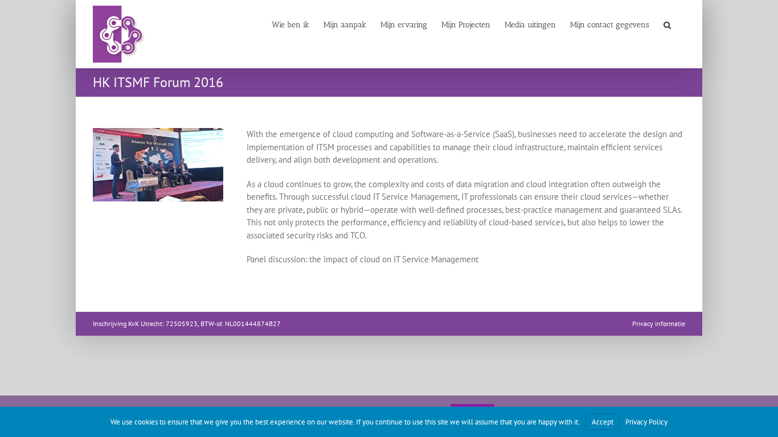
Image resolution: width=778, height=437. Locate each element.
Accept (602, 422)
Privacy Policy (646, 422)
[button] (667, 24)
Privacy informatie (658, 323)
